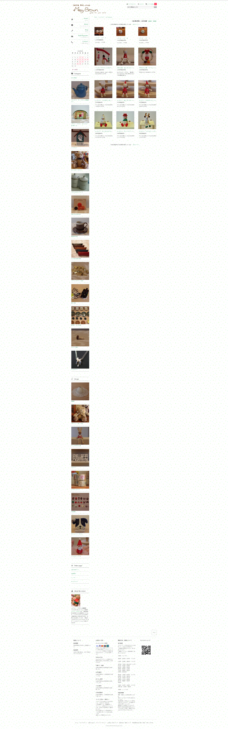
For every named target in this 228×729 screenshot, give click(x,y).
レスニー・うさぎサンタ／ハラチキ (106, 100)
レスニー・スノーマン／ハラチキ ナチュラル (131, 131)
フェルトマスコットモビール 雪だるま (107, 68)
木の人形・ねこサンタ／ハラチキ (127, 68)
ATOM (151, 722)
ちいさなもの (109, 17)
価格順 (150, 21)
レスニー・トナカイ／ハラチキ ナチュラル (152, 131)
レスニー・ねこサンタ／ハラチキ (127, 100)
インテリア (101, 17)
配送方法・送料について (125, 722)
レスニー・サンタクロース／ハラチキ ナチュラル (110, 131)
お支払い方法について (113, 722)
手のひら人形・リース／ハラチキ (149, 68)
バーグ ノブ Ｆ (100, 38)
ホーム (76, 722)
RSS (147, 722)
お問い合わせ (91, 722)
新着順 (154, 21)
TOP (95, 17)
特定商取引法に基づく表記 (138, 722)
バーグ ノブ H (122, 38)
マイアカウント (132, 4)
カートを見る (151, 4)
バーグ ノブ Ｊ (144, 38)
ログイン (141, 4)
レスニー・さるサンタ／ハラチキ (149, 100)
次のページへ (136, 24)
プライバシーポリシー (101, 722)
